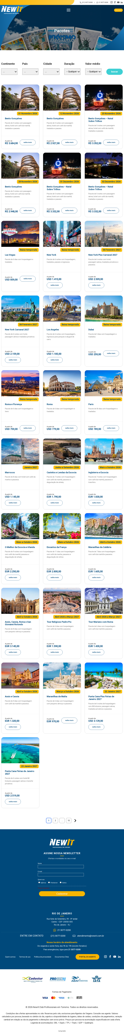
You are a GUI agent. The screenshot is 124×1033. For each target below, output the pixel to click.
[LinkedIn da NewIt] (119, 956)
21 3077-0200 (103, 2)
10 (69, 820)
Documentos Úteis (62, 957)
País (25, 63)
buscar (114, 71)
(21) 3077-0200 (87, 2)
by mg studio (62, 1031)
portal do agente (118, 10)
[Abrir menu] (68, 10)
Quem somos (10, 957)
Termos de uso (25, 957)
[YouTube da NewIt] (114, 956)
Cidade (47, 63)
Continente (8, 63)
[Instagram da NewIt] (105, 956)
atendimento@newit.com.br (90, 936)
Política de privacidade (42, 957)
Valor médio (92, 63)
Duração (69, 63)
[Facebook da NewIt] (110, 956)
